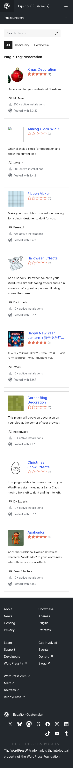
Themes (44, 616)
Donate (46, 656)
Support (9, 649)
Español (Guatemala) (28, 714)
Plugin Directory (14, 17)
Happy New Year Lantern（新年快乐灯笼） (44, 335)
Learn (8, 643)
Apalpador (36, 532)
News (8, 616)
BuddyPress (14, 697)
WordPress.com (17, 676)
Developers (12, 656)
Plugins (43, 623)
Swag (44, 663)
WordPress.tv (15, 663)
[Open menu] (67, 6)
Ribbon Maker (38, 194)
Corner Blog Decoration (37, 400)
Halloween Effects (42, 258)
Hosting (9, 623)
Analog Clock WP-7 (43, 129)
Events (43, 649)
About (8, 609)
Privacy (9, 630)
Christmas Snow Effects (38, 464)
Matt (9, 683)
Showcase (46, 609)
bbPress (12, 690)
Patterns (45, 630)
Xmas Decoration (41, 69)
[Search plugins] (57, 33)
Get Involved (48, 643)
